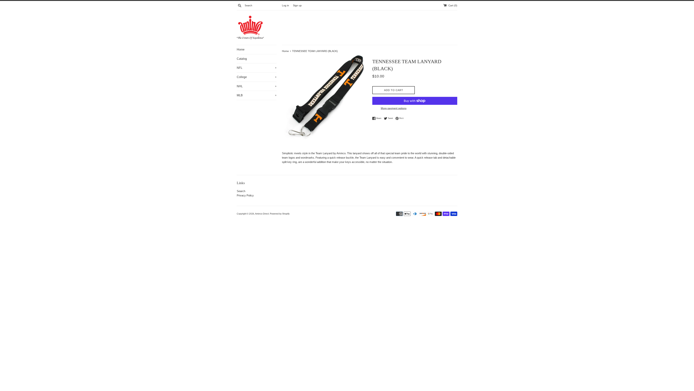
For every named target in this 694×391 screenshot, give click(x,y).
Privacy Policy (245, 195)
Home (241, 49)
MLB (257, 95)
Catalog (242, 58)
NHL (257, 86)
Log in (285, 5)
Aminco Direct (262, 214)
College (257, 77)
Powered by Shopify (280, 214)
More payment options (393, 108)
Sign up (297, 5)
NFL (257, 67)
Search (241, 191)
